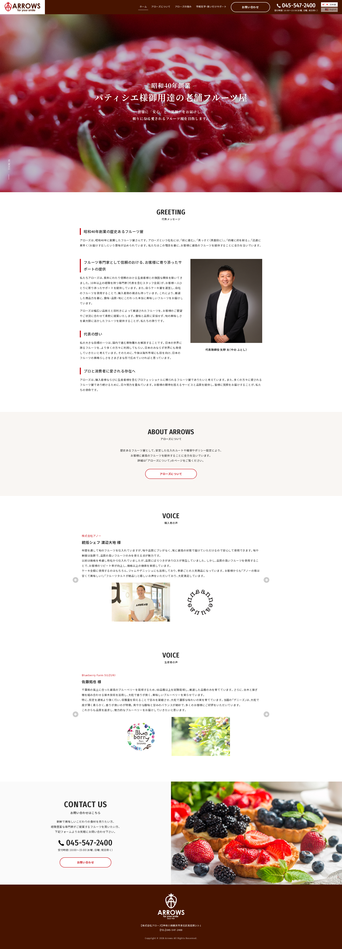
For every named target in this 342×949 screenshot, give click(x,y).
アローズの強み (183, 6)
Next (266, 580)
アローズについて (160, 6)
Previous (75, 580)
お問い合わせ (250, 7)
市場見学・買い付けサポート (211, 6)
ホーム (143, 6)
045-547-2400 (298, 5)
